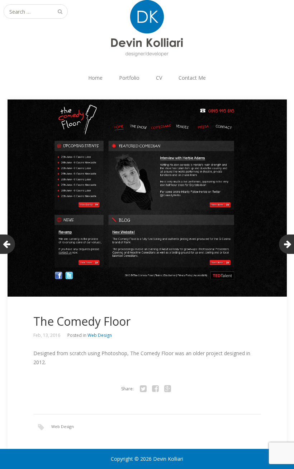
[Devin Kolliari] (147, 28)
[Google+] (167, 389)
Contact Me (192, 77)
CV (159, 77)
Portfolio (129, 77)
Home (95, 77)
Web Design (99, 335)
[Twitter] (143, 389)
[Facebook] (155, 389)
